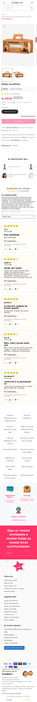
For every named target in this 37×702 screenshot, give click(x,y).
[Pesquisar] (31, 8)
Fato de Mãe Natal (27, 459)
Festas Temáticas (11, 643)
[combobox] (18, 8)
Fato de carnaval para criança (27, 439)
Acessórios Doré (14, 166)
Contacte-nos (8, 614)
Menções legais (9, 591)
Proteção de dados (10, 580)
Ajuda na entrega (10, 609)
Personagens (9, 635)
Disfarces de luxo (11, 637)
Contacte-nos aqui (18, 520)
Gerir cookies (9, 620)
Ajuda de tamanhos (11, 600)
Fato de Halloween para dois (10, 429)
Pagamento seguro (10, 611)
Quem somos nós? (10, 586)
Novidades (8, 640)
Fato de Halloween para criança (10, 440)
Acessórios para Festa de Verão (17, 175)
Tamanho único (11, 112)
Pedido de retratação (11, 617)
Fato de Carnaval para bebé (27, 451)
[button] (4, 3)
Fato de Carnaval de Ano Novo (10, 477)
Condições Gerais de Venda (13, 588)
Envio (14, 102)
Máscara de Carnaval (10, 459)
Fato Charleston (27, 475)
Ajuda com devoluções (12, 606)
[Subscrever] (30, 553)
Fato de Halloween (27, 417)
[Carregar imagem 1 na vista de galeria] (7, 74)
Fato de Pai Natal (10, 468)
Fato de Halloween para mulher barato (10, 418)
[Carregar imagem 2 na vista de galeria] (18, 74)
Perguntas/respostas (11, 603)
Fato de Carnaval (10, 449)
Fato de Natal (26, 466)
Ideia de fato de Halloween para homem (27, 429)
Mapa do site (8, 583)
